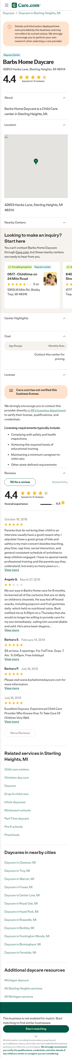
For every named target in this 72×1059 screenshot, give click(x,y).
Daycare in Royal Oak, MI (21, 903)
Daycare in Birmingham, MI (22, 944)
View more (11, 570)
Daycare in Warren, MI (19, 879)
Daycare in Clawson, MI (20, 862)
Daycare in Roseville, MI (20, 920)
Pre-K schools (13, 826)
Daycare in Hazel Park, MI (21, 911)
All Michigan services (18, 996)
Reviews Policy (60, 482)
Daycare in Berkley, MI (19, 928)
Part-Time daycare (16, 818)
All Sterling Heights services (23, 988)
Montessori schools (17, 810)
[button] (36, 1026)
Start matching (36, 1029)
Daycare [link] (8, 13)
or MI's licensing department (46, 410)
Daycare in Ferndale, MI (20, 952)
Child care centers (16, 769)
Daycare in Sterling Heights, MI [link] (39, 13)
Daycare (10, 786)
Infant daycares (14, 802)
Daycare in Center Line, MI (22, 895)
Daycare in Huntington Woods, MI (26, 936)
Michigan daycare (16, 980)
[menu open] (6, 5)
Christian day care (16, 777)
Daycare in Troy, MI (17, 871)
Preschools (11, 835)
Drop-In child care (16, 794)
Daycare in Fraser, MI (18, 887)
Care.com (22, 252)
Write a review (20, 482)
